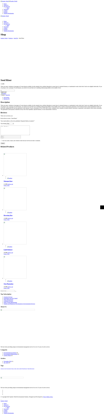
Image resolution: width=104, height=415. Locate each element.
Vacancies (6, 9)
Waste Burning (24, 368)
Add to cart (3, 92)
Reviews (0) (7, 99)
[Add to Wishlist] (3, 93)
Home (5, 3)
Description (6, 97)
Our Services (7, 6)
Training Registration (9, 13)
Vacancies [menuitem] (6, 409)
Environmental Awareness (10, 352)
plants (18, 368)
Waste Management (8, 299)
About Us (6, 5)
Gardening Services (8, 301)
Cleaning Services (8, 297)
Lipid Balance (8, 249)
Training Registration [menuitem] (9, 413)
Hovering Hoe (8, 215)
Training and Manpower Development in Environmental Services (19, 303)
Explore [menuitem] (5, 411)
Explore (5, 12)
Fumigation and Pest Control (10, 298)
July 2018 (6, 362)
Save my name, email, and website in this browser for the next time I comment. (21, 140)
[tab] (53, 97)
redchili (20, 368)
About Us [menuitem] (6, 405)
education (2, 368)
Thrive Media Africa (48, 396)
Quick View (7, 185)
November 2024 (7, 361)
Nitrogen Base (8, 181)
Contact (5, 10)
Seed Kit (8, 95)
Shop (8, 8)
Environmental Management (10, 354)
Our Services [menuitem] (7, 406)
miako (15, 368)
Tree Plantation (8, 284)
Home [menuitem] (5, 403)
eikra (5, 368)
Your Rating (3, 123)
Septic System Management (10, 302)
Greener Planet (7, 355)
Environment (8, 368)
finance (12, 368)
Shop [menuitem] (8, 407)
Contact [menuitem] (5, 410)
